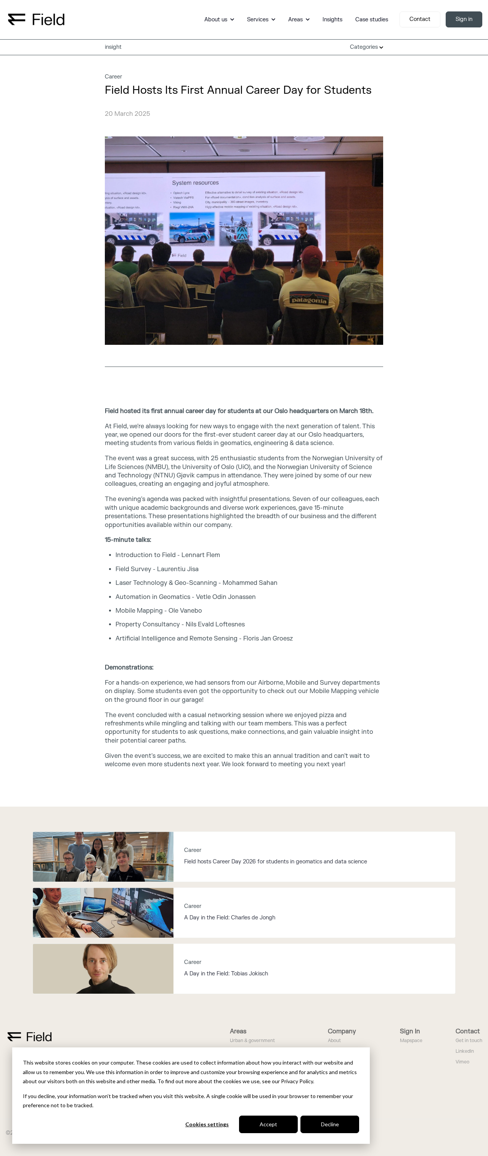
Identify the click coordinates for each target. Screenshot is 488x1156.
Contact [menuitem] (468, 1031)
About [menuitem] (334, 1041)
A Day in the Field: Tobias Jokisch (226, 973)
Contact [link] (419, 19)
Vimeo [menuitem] (462, 1062)
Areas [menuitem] (238, 1031)
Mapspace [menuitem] (411, 1041)
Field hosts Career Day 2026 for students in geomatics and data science (275, 861)
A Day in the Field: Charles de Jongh (229, 917)
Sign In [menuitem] (410, 1031)
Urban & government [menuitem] (252, 1041)
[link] (36, 19)
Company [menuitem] (342, 1031)
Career (113, 77)
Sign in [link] (464, 19)
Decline (330, 1124)
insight (113, 47)
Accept (268, 1124)
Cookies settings (207, 1124)
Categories (364, 47)
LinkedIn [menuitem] (465, 1051)
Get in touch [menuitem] (469, 1041)
